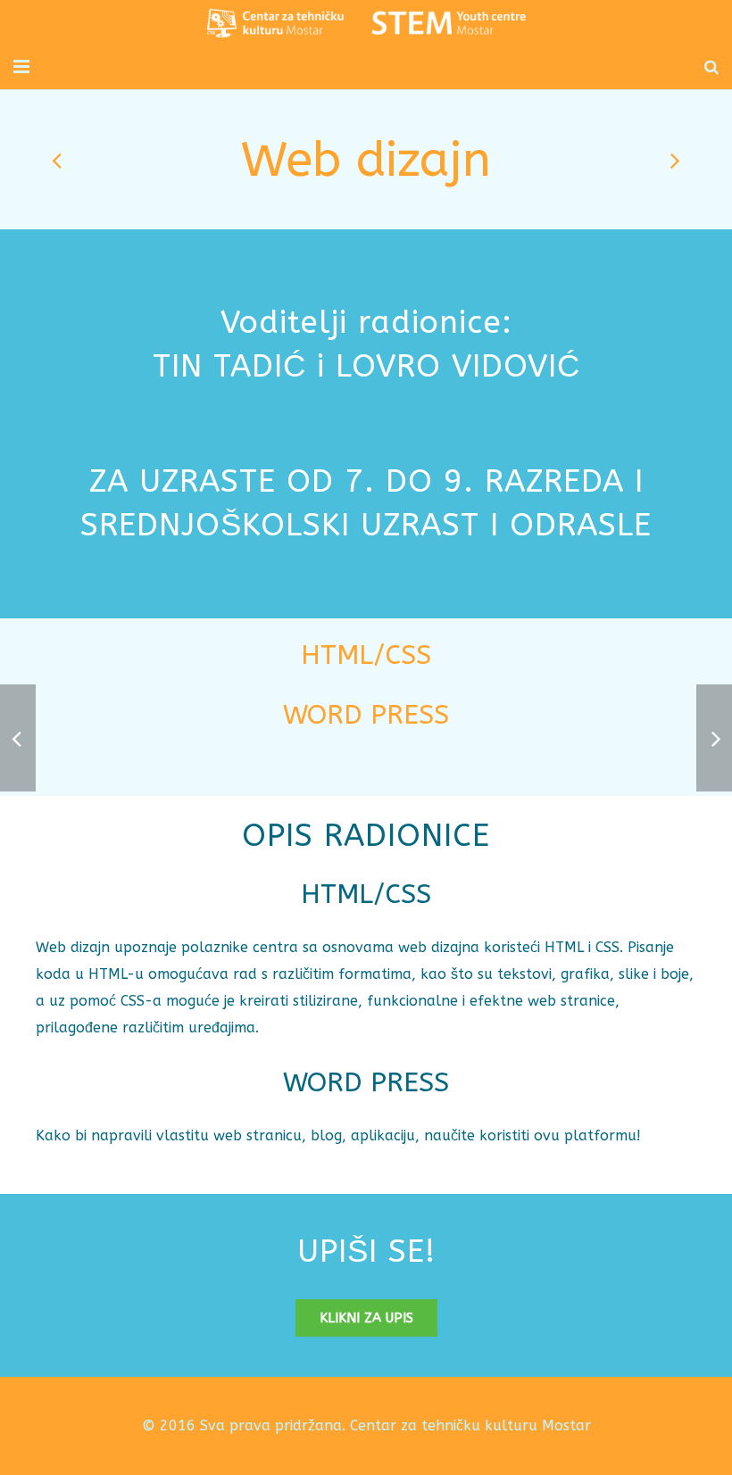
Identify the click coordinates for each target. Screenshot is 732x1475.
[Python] (58, 159)
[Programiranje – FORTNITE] (674, 159)
